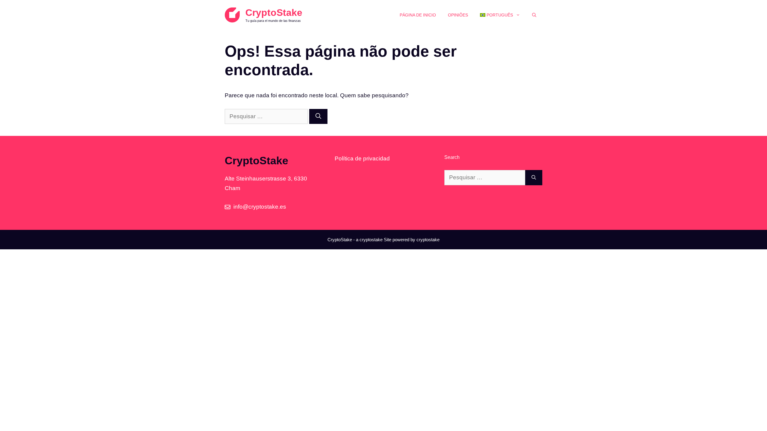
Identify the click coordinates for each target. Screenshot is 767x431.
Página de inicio (418, 15)
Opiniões (458, 15)
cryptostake (371, 239)
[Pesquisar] (318, 116)
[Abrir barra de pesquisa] (534, 15)
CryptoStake (273, 12)
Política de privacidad (362, 158)
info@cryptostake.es (259, 207)
